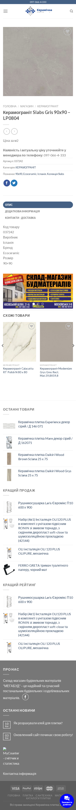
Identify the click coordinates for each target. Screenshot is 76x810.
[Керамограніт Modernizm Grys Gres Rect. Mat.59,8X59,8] (56, 342)
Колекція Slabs (55, 174)
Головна (9, 106)
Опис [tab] (9, 204)
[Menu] (5, 11)
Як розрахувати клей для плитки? (38, 723)
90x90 (18, 174)
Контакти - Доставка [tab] (20, 217)
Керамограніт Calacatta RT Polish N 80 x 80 (18, 370)
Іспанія (41, 174)
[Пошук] (71, 11)
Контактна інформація (19, 774)
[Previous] (3, 354)
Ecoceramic (29, 174)
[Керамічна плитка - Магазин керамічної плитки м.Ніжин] (38, 11)
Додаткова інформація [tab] (22, 211)
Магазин (26, 106)
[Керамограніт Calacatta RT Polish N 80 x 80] (19, 342)
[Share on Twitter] (14, 183)
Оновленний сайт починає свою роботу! (43, 735)
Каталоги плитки (38, 798)
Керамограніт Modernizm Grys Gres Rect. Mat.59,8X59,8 (56, 372)
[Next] (73, 354)
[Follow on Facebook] (25, 697)
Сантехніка (44, 795)
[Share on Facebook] (6, 183)
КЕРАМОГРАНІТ (48, 106)
